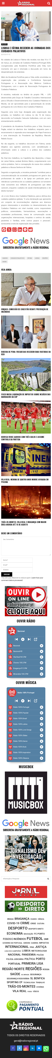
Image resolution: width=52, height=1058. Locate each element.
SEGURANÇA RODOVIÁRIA (18, 978)
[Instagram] (26, 1048)
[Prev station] (29, 639)
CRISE (33, 923)
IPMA (32, 947)
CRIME (24, 923)
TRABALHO (40, 983)
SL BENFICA (37, 978)
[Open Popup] (36, 639)
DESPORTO (17, 928)
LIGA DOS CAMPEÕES (13, 951)
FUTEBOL (35, 938)
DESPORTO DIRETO (35, 929)
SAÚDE (4, 261)
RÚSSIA (46, 969)
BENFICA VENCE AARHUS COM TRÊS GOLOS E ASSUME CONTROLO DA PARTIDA (22, 438)
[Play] (23, 639)
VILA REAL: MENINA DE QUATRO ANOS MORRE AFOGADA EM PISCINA (24, 480)
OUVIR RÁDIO (26, 620)
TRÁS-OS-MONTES (21, 986)
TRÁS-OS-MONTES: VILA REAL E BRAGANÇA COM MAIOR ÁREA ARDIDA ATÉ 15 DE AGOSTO (23, 523)
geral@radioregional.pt (26, 1040)
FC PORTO (39, 933)
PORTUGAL (14, 963)
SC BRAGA (25, 975)
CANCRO (5, 258)
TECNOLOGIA (29, 982)
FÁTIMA (29, 258)
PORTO (40, 959)
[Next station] (16, 639)
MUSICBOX (26, 766)
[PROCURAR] (48, 878)
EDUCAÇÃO (28, 934)
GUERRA (34, 943)
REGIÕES (4, 44)
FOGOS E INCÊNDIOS (14, 939)
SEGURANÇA (35, 974)
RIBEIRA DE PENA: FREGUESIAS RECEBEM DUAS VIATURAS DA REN (26, 353)
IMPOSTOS (44, 943)
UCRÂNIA (40, 987)
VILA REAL (19, 991)
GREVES (26, 943)
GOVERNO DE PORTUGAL (12, 943)
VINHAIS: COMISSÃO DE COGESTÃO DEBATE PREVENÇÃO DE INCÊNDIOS (24, 310)
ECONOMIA (15, 933)
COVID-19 (13, 923)
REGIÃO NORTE (13, 969)
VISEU (29, 991)
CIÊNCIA (41, 919)
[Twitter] (19, 1048)
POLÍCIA (40, 955)
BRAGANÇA (22, 918)
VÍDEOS (36, 991)
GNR (46, 939)
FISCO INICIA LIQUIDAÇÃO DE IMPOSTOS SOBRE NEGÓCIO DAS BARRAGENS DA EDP (26, 395)
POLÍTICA (30, 959)
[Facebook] (13, 1048)
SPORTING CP (14, 982)
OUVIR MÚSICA (26, 682)
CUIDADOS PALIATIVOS (17, 258)
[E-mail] (39, 1048)
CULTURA (40, 924)
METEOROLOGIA (39, 951)
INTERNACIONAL (17, 947)
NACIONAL (14, 954)
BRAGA (10, 919)
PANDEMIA (29, 954)
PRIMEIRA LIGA (32, 963)
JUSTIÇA (40, 947)
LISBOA (37, 258)
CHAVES (33, 919)
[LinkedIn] (32, 1048)
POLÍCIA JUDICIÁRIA (15, 959)
